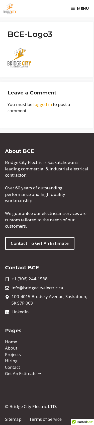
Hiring (11, 361)
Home (11, 342)
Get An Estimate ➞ (23, 373)
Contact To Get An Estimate (40, 243)
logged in (42, 104)
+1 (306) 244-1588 (30, 279)
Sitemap (13, 419)
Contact (12, 367)
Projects (13, 354)
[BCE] (10, 8)
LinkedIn (20, 312)
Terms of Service (45, 419)
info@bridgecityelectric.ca (37, 288)
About (11, 348)
